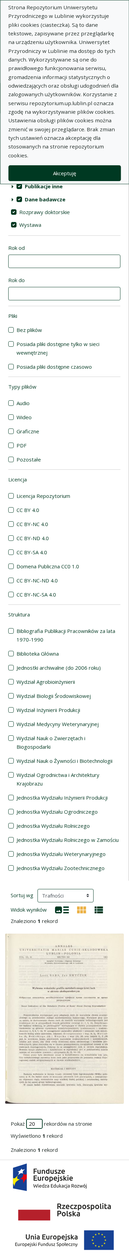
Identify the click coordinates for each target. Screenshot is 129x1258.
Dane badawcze (45, 199)
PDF (21, 445)
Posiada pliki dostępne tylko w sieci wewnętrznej (58, 348)
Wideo (24, 417)
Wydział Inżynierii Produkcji (48, 709)
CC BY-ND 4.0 (33, 538)
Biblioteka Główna (38, 653)
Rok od (16, 247)
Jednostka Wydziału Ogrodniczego (57, 811)
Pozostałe (29, 459)
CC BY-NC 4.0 (32, 524)
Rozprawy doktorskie (44, 212)
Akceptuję (64, 173)
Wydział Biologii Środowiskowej (54, 695)
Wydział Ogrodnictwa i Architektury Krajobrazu (58, 779)
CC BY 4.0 (28, 509)
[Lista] (62, 909)
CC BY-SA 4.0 (32, 552)
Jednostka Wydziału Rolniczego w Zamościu (68, 839)
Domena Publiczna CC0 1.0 (48, 566)
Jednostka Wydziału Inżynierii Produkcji (62, 797)
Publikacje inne (44, 186)
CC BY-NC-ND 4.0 (37, 580)
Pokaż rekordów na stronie (51, 1123)
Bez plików (29, 329)
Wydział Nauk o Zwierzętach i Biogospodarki (51, 742)
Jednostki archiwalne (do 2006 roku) (59, 667)
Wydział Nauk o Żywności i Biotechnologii (64, 760)
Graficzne (28, 431)
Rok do (16, 280)
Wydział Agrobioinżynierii (46, 681)
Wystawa (30, 224)
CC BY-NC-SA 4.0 (36, 594)
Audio (23, 403)
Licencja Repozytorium (43, 495)
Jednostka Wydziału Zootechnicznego (61, 868)
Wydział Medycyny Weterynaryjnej (58, 724)
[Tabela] (99, 909)
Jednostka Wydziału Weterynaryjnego (61, 853)
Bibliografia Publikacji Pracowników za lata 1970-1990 (66, 635)
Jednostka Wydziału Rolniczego (53, 825)
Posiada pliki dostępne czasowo (54, 366)
